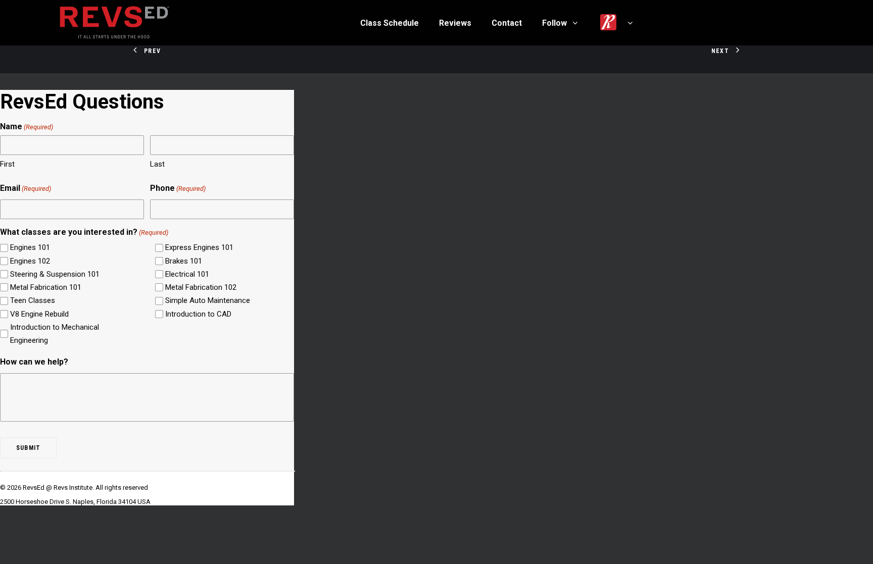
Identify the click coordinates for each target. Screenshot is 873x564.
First (7, 164)
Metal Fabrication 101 (45, 287)
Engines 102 (30, 261)
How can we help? (34, 362)
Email (25, 188)
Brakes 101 (183, 261)
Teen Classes (32, 300)
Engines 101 (30, 247)
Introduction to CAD (198, 314)
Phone (178, 188)
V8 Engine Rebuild (39, 314)
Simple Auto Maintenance (207, 300)
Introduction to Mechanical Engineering (54, 334)
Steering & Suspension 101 (55, 274)
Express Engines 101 (199, 247)
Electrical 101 (187, 274)
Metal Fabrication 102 (200, 287)
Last (157, 164)
